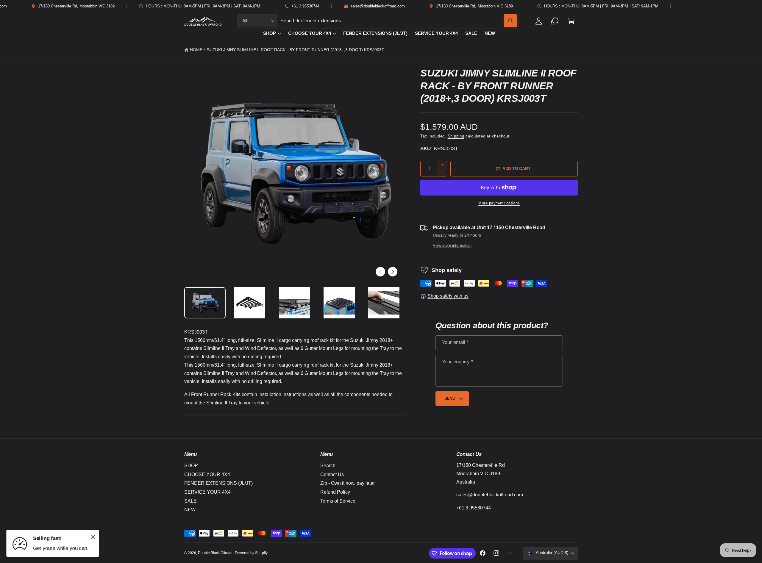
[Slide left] (380, 271)
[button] (571, 21)
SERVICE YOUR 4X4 (207, 492)
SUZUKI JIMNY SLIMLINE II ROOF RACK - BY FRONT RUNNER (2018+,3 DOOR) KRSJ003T (295, 50)
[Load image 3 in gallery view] (294, 302)
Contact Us (332, 474)
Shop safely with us (448, 295)
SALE (190, 500)
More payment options (499, 203)
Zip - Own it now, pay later (347, 483)
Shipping (456, 136)
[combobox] (398, 21)
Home (196, 50)
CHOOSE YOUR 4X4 (309, 33)
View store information (452, 245)
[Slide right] (392, 271)
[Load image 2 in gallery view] (250, 302)
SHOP (269, 33)
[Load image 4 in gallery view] (339, 302)
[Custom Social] (510, 553)
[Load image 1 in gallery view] (205, 302)
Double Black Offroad (215, 553)
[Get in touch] (555, 21)
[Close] (93, 536)
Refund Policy (335, 492)
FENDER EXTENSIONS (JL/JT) (218, 483)
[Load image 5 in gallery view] (384, 302)
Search (327, 465)
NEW (190, 509)
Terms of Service (337, 500)
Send (449, 398)
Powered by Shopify (251, 553)
